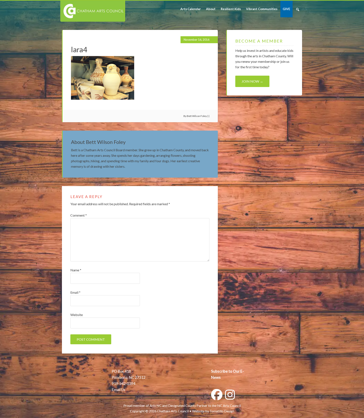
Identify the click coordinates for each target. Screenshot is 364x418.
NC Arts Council (229, 405)
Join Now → (252, 81)
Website (76, 315)
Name (75, 270)
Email (75, 292)
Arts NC (156, 405)
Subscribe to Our (225, 371)
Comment (78, 215)
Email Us (118, 389)
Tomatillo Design (222, 411)
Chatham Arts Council (92, 11)
